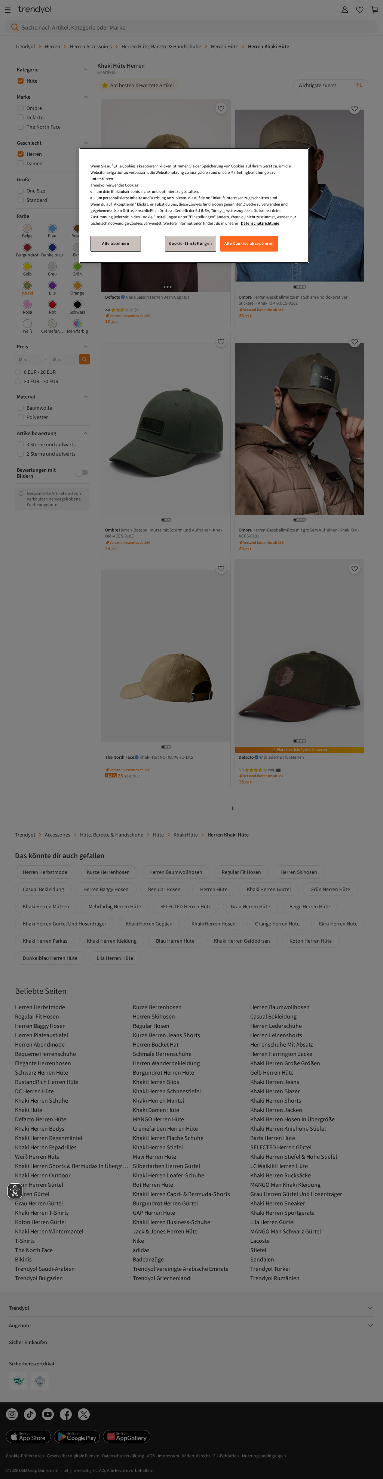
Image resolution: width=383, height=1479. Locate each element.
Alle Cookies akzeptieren (249, 243)
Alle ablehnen (115, 243)
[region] (194, 206)
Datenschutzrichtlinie (260, 223)
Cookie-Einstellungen (190, 243)
